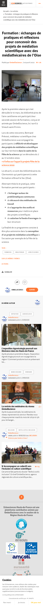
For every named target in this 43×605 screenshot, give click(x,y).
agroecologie (27, 314)
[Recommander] (24, 282)
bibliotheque (19, 252)
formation (7, 252)
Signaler (8, 272)
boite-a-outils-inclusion (27, 430)
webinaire (28, 372)
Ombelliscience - (16, 62)
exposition (15, 314)
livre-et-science (33, 252)
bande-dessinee (16, 372)
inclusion (11, 430)
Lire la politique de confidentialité (13, 595)
